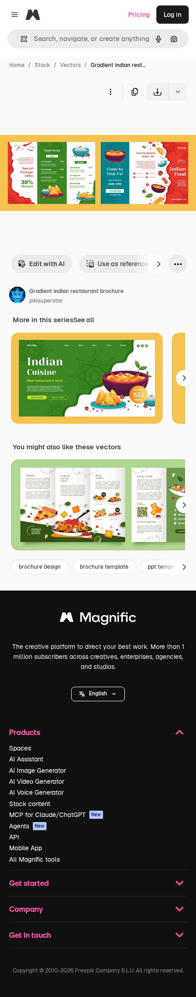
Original (58, 122)
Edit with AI (47, 264)
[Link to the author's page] (17, 296)
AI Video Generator (36, 781)
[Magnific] (98, 619)
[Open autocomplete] (20, 39)
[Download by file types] (178, 91)
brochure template (104, 566)
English (98, 693)
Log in (172, 14)
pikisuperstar (46, 300)
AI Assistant (26, 759)
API (14, 837)
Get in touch (30, 935)
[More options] (110, 91)
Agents (27, 826)
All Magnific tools (34, 859)
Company (26, 909)
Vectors (70, 65)
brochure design (40, 566)
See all (83, 320)
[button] (98, 694)
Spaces (20, 748)
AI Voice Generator (36, 792)
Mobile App (25, 848)
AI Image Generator (37, 770)
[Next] (158, 264)
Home (17, 65)
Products (24, 732)
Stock (42, 65)
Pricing (139, 14)
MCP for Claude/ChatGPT (55, 815)
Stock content (29, 804)
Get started (29, 883)
